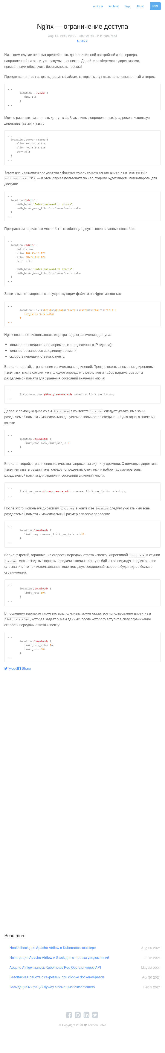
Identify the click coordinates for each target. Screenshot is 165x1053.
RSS (155, 6)
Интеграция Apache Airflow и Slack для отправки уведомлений (85, 957)
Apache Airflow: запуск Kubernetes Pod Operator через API (85, 967)
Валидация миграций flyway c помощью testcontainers (85, 987)
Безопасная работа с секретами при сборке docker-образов (85, 977)
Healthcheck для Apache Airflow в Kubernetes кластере (85, 947)
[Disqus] (82, 727)
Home (98, 6)
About (140, 6)
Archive (113, 6)
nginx (82, 41)
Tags (127, 6)
